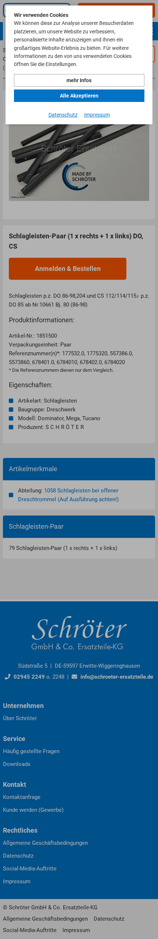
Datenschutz (63, 115)
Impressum (97, 115)
